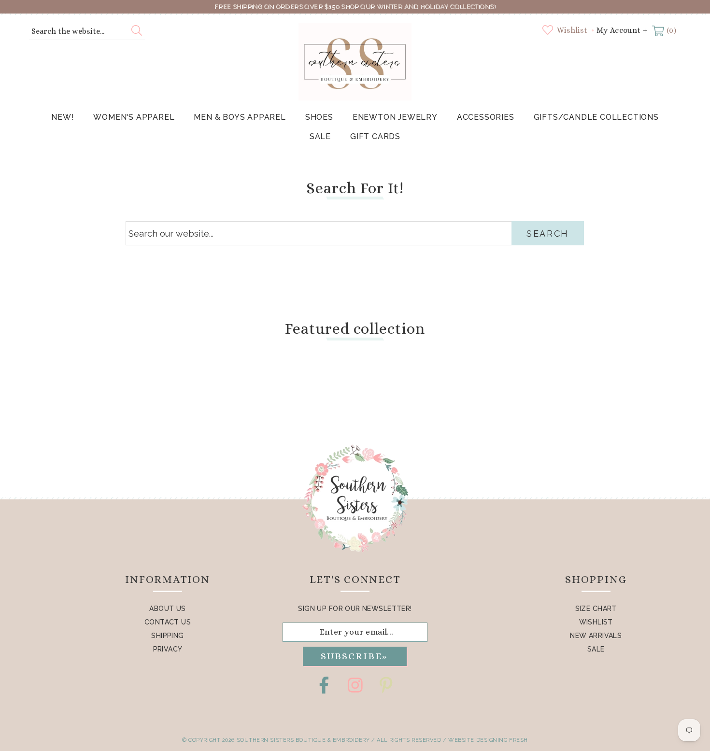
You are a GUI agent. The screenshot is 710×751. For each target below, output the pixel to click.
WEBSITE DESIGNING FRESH (488, 740)
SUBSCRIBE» (354, 656)
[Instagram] (355, 685)
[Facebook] (324, 685)
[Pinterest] (386, 685)
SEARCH (547, 233)
